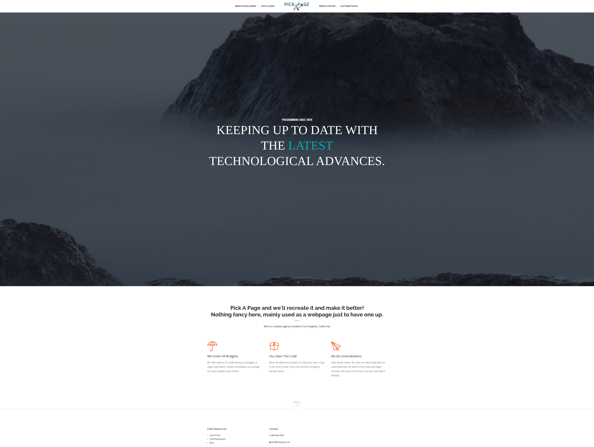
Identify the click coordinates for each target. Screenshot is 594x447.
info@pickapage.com (280, 442)
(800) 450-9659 (277, 435)
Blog (212, 442)
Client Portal (215, 435)
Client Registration (218, 439)
